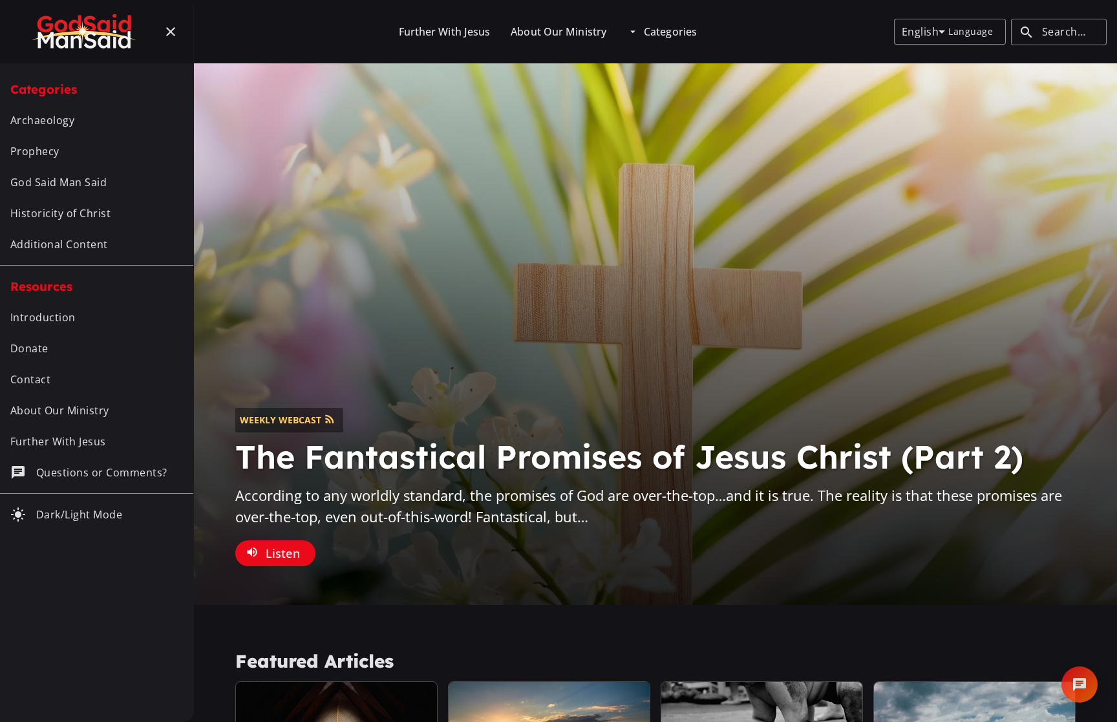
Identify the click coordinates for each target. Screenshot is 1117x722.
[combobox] (923, 31)
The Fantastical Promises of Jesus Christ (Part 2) (629, 456)
